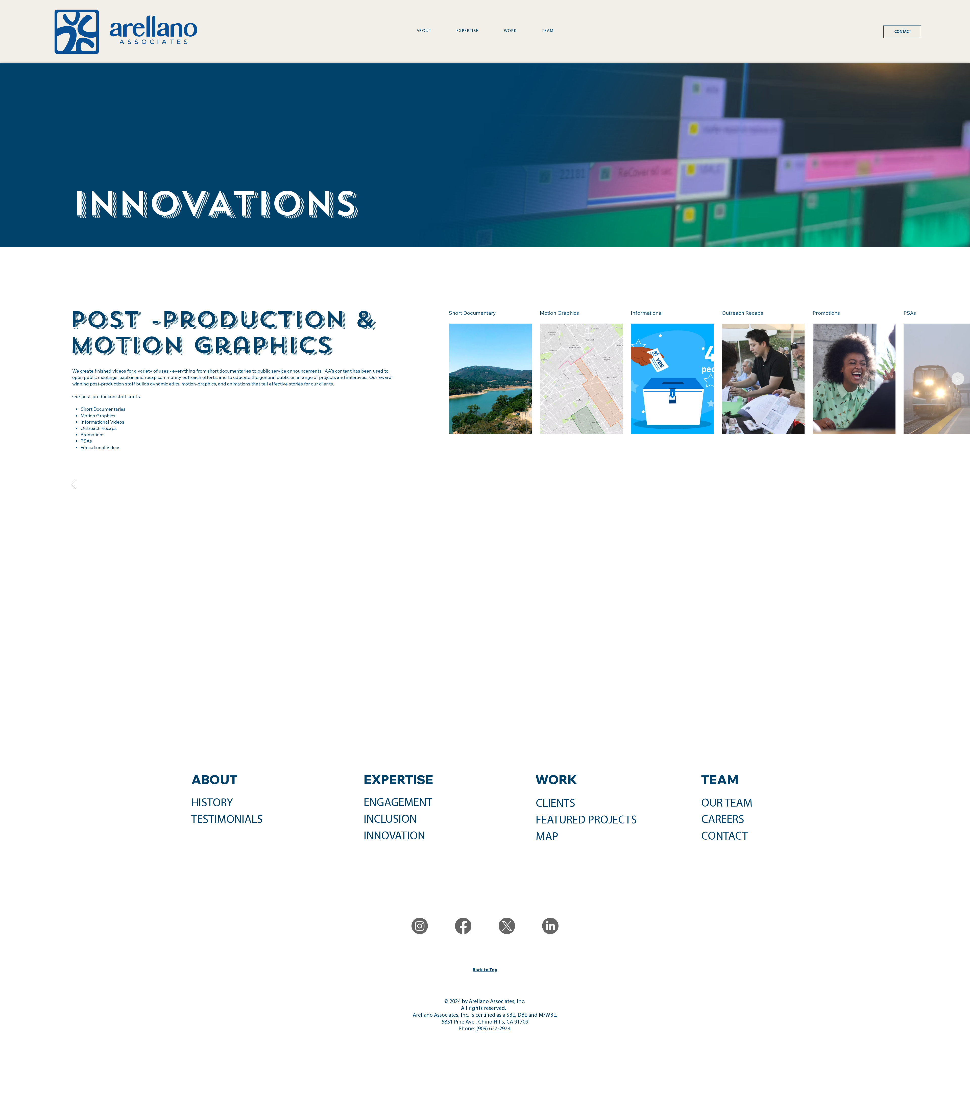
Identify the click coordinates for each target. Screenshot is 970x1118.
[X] (507, 926)
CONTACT (724, 836)
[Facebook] (463, 926)
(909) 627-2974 (493, 1029)
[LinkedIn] (550, 926)
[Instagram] (419, 926)
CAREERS (722, 820)
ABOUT (214, 779)
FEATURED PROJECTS (586, 820)
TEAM (719, 779)
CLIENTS (555, 804)
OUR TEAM (727, 803)
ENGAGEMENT (398, 803)
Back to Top (485, 970)
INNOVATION (394, 836)
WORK (556, 779)
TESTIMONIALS (227, 820)
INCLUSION (390, 819)
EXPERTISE (398, 779)
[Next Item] (958, 378)
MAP (547, 837)
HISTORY (212, 803)
